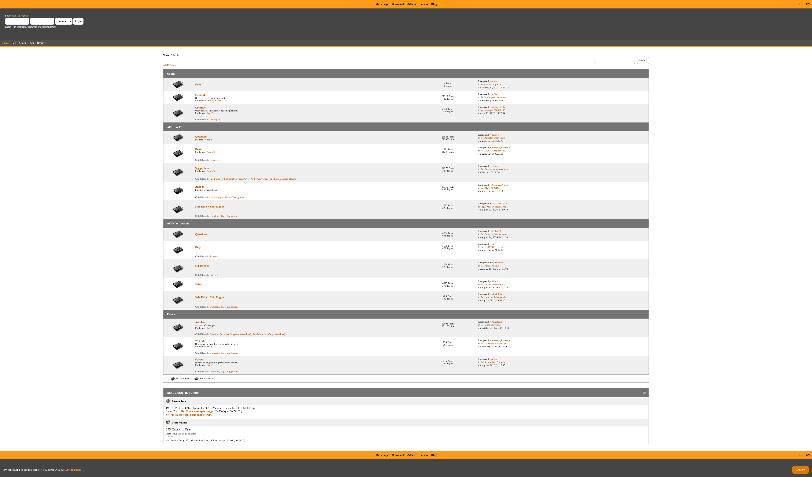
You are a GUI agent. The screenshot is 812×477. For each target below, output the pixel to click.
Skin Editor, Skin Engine (209, 206)
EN (808, 4)
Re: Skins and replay (491, 324)
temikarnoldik (498, 107)
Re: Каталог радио (490, 265)
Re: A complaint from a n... (494, 362)
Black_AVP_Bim (499, 185)
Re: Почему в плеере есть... (495, 343)
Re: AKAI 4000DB (490, 188)
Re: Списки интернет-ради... (495, 169)
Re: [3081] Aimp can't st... (493, 150)
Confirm (800, 470)
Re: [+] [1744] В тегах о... (494, 247)
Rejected (214, 275)
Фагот (218, 100)
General (200, 94)
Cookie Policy (73, 469)
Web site (200, 340)
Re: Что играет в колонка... (494, 97)
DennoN (211, 152)
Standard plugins (288, 178)
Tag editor (273, 178)
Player (246, 178)
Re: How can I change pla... (494, 297)
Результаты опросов (491, 84)
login (14, 15)
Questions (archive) (219, 334)
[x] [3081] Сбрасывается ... (494, 206)
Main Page (382, 4)
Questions (201, 136)
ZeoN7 (210, 113)
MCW (494, 94)
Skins (227, 197)
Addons (411, 4)
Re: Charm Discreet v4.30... (494, 284)
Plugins (220, 197)
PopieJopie (496, 321)
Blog (434, 4)
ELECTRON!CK (499, 203)
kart (493, 244)
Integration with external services (226, 178)
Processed (214, 160)
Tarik (209, 139)
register (24, 15)
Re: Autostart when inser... (493, 137)
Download (398, 4)
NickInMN (496, 294)
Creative (200, 107)
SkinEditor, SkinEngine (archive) (268, 334)
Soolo (210, 100)
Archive (200, 322)
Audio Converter (259, 178)
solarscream (497, 262)
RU (800, 4)
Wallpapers (215, 119)
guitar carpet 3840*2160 (493, 110)
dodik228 (496, 231)
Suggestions (202, 168)
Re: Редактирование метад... (495, 234)
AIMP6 (174, 55)
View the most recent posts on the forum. (189, 414)
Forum (424, 4)
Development (237, 197)
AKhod (494, 281)
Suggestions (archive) (240, 334)
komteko (495, 166)
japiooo (495, 134)
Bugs (198, 149)
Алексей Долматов (500, 147)
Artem (494, 81)
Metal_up (249, 408)
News (198, 84)
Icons (212, 197)
